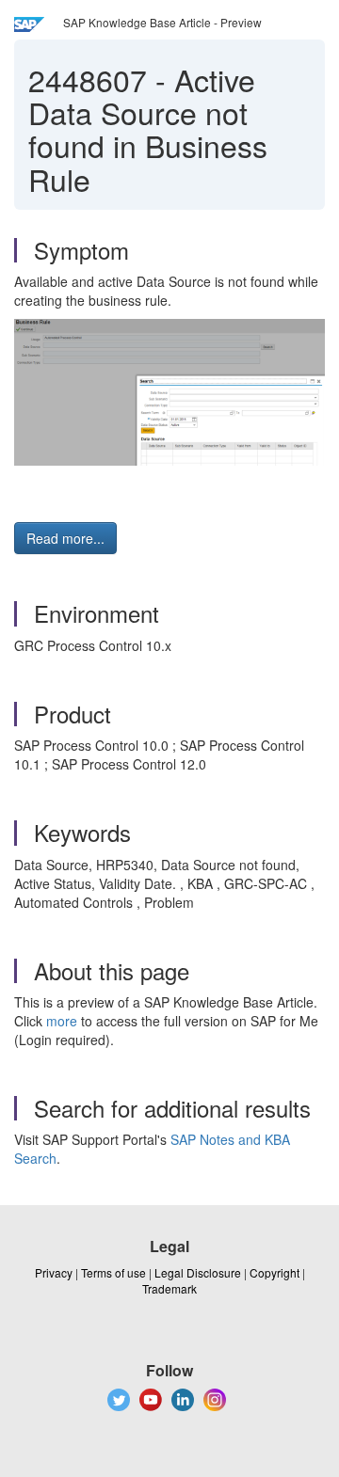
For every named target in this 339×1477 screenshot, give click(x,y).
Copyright (274, 1272)
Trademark (169, 1288)
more (61, 1020)
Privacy (54, 1272)
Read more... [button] (65, 538)
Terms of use (113, 1272)
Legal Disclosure (197, 1272)
